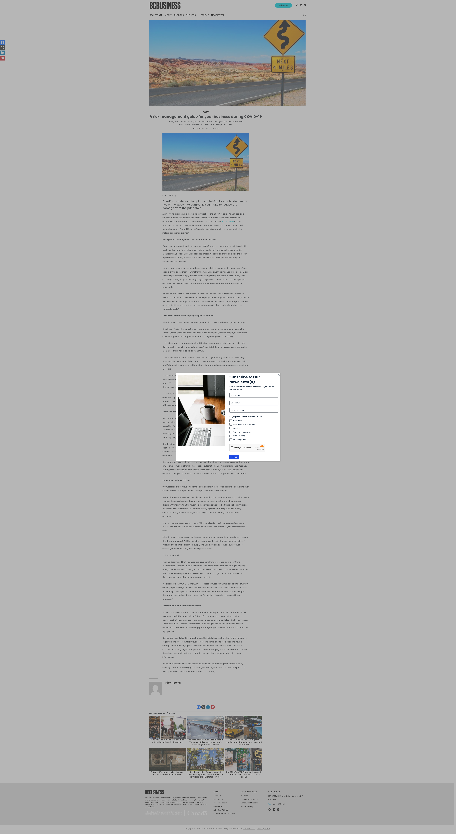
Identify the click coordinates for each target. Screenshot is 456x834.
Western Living (239, 436)
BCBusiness (237, 420)
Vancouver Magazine (242, 432)
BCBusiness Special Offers (244, 424)
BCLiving (236, 428)
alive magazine (239, 439)
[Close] (278, 375)
